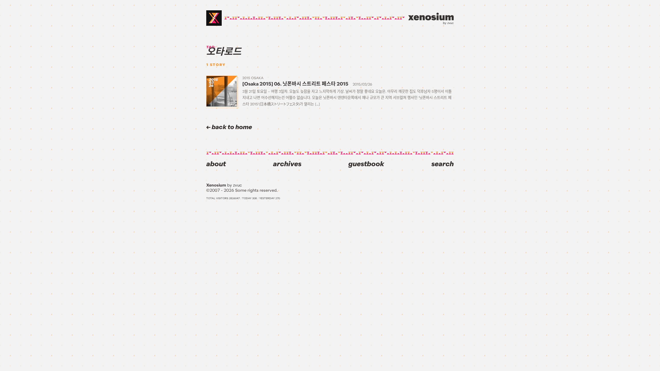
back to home (231, 127)
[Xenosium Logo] (214, 18)
